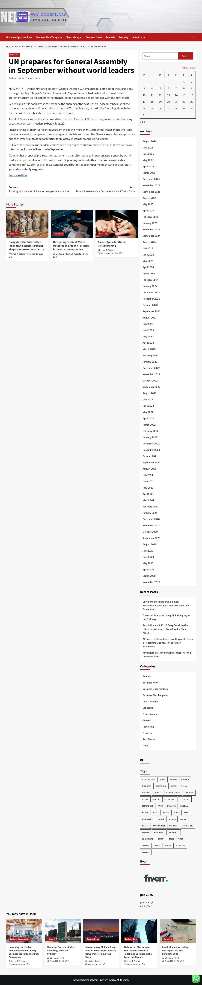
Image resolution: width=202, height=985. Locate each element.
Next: (105, 189)
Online (145, 832)
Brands (185, 779)
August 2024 (150, 242)
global (184, 806)
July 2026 (148, 147)
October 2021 (150, 456)
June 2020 (148, 556)
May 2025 (148, 204)
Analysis (110, 37)
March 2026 (149, 172)
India (187, 812)
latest (145, 826)
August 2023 (150, 317)
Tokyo (145, 845)
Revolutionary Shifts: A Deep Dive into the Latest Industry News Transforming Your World (165, 629)
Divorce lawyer (74, 37)
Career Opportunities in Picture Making (112, 244)
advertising (148, 779)
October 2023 (150, 305)
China (184, 786)
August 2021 (150, 468)
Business (146, 786)
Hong (155, 812)
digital (156, 799)
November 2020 (151, 525)
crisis (145, 799)
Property (123, 37)
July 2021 (148, 475)
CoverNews (106, 979)
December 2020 (151, 519)
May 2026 (148, 160)
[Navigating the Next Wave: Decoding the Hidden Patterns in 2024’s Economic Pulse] (72, 224)
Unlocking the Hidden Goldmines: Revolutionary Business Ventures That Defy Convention (166, 605)
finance (171, 806)
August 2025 (150, 197)
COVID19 (189, 792)
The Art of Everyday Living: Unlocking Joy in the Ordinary (166, 617)
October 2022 (150, 380)
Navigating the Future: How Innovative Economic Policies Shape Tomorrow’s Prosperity (26, 246)
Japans (171, 819)
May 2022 (148, 412)
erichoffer (145, 906)
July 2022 (148, 399)
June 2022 (148, 405)
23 (191, 101)
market (173, 826)
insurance (147, 819)
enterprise (147, 806)
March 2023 (149, 349)
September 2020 (151, 538)
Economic (14, 55)
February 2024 (150, 279)
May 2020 (148, 563)
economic (169, 799)
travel (157, 845)
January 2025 (150, 223)
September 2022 (151, 386)
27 (168, 108)
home (145, 812)
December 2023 (151, 292)
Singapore (147, 839)
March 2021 (149, 500)
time (180, 839)
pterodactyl (146, 902)
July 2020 (148, 550)
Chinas (145, 792)
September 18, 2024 (109, 253)
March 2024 (149, 273)
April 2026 (148, 166)
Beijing (173, 779)
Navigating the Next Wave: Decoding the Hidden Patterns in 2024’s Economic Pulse (71, 246)
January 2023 (150, 361)
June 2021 (148, 481)
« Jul (142, 122)
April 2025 (148, 210)
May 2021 (148, 487)
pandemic (159, 832)
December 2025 (151, 179)
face (160, 806)
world (145, 852)
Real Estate (149, 739)
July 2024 (148, 248)
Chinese (158, 792)
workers (180, 845)
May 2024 (148, 260)
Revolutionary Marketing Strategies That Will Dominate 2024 (167, 654)
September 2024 (151, 235)
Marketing (148, 726)
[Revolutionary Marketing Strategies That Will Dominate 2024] (178, 931)
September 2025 (151, 191)
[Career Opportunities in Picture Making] (116, 224)
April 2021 (148, 494)
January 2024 (150, 286)
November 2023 (151, 298)
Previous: (39, 189)
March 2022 (149, 424)
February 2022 (150, 431)
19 (160, 101)
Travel (146, 745)
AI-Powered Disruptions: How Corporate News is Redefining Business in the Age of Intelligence (168, 643)
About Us (137, 37)
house (166, 812)
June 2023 (148, 330)
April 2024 (148, 267)
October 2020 (150, 531)
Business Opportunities (19, 37)
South (161, 839)
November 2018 (151, 582)
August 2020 (150, 544)
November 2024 (151, 229)
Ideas (177, 812)
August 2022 (150, 393)
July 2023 (148, 323)
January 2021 (150, 512)
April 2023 (148, 342)
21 (176, 101)
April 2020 (148, 569)
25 (152, 108)
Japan (161, 819)
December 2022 (151, 368)
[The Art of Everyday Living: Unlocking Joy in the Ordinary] (63, 931)
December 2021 (151, 443)
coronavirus (173, 792)
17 (144, 101)
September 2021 (151, 462)
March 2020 (149, 575)
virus (168, 845)
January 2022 (150, 437)
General (147, 720)
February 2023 (150, 355)
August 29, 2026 (36, 254)
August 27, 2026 (81, 254)
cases (173, 786)
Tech (171, 839)
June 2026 (148, 153)
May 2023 (148, 336)
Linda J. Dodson (17, 78)
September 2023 (151, 311)
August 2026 (150, 141)
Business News (94, 37)
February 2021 (150, 506)
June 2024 (148, 254)
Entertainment (150, 714)
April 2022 (148, 418)
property (174, 832)
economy (185, 799)
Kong (183, 819)
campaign (160, 786)
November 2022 (151, 374)
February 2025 (150, 216)
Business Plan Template (49, 37)
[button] (194, 37)
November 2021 (151, 449)
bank (162, 779)
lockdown (159, 826)
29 (183, 108)
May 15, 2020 (34, 78)
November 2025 (151, 185)
